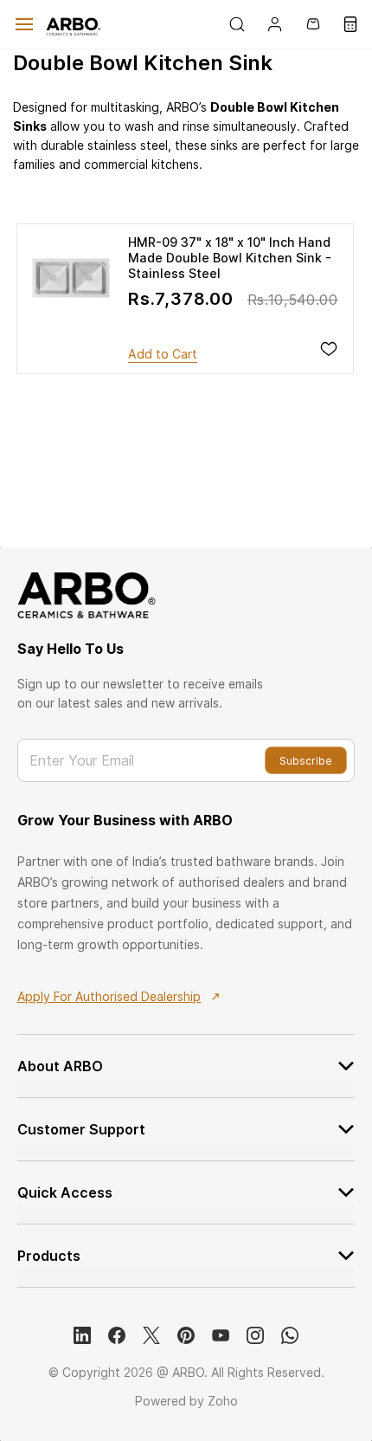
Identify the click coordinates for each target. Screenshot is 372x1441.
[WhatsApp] (290, 1335)
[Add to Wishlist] (329, 349)
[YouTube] (221, 1335)
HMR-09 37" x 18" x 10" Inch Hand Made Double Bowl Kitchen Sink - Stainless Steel (229, 258)
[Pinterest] (186, 1335)
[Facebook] (117, 1335)
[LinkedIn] (82, 1335)
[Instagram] (255, 1335)
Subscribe (305, 760)
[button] (162, 354)
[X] (151, 1335)
